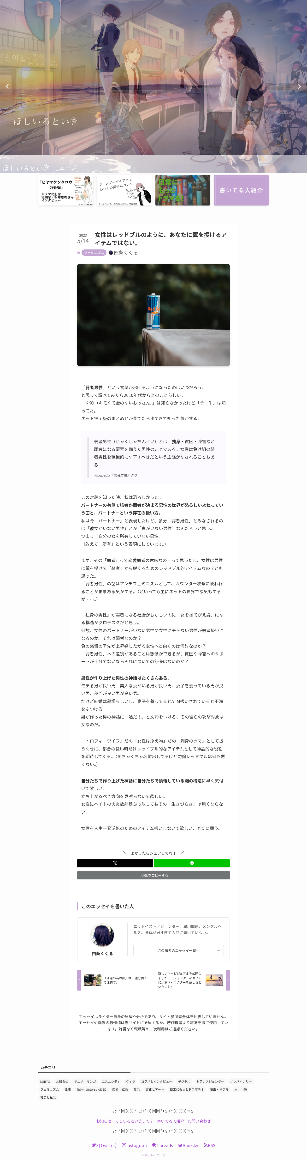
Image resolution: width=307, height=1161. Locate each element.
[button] (153, 86)
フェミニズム (94, 252)
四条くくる (102, 953)
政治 (137, 1089)
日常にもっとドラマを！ (187, 1089)
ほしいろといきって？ (134, 1121)
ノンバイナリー (241, 1081)
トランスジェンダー (210, 1081)
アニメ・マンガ (85, 1081)
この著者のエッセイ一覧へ (179, 950)
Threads (164, 1145)
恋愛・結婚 (120, 1089)
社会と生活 (48, 1097)
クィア (130, 1081)
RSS (211, 1145)
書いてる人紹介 (170, 1121)
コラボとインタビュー (156, 1081)
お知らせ (62, 1081)
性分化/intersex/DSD (91, 1089)
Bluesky (190, 1145)
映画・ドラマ (219, 1089)
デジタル (184, 1081)
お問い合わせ (199, 1121)
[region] (153, 86)
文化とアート (155, 1089)
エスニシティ (111, 1081)
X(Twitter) (106, 1145)
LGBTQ (45, 1081)
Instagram (136, 1145)
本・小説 (240, 1089)
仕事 (68, 1089)
